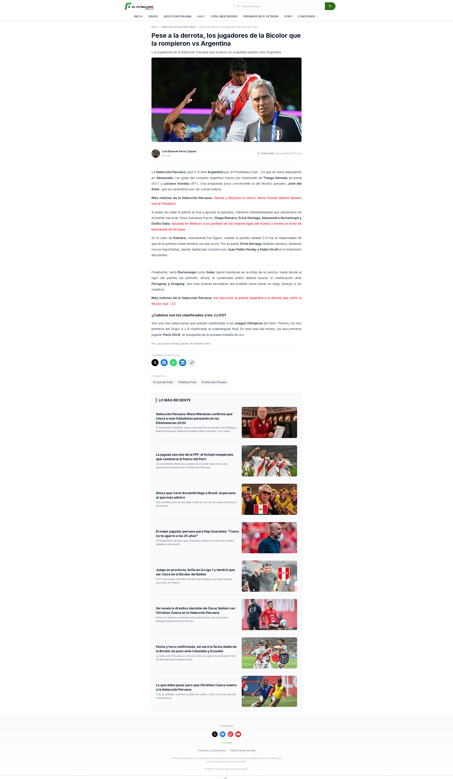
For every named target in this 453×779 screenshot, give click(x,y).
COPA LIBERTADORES (224, 16)
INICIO (138, 16)
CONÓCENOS (306, 16)
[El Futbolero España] (139, 6)
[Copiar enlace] (191, 362)
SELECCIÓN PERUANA (177, 16)
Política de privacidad (242, 750)
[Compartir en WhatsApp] (173, 362)
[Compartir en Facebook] (164, 362)
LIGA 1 (201, 16)
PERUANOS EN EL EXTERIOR (261, 16)
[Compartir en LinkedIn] (182, 362)
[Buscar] (330, 6)
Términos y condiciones (212, 750)
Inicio (154, 26)
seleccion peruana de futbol (178, 26)
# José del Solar (163, 382)
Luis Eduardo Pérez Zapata (179, 151)
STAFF (288, 16)
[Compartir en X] (155, 362)
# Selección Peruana (214, 382)
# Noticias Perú (187, 382)
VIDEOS (153, 16)
